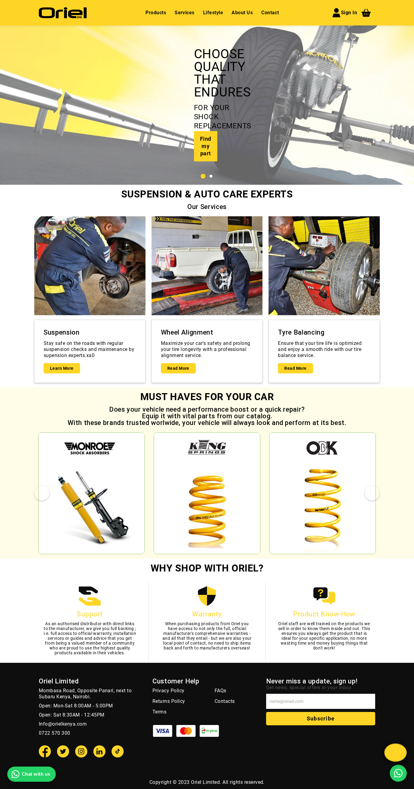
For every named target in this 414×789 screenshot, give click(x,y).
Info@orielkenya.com (63, 724)
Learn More (62, 368)
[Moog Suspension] (91, 493)
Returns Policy (168, 701)
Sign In (349, 12)
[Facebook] (45, 751)
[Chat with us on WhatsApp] (398, 773)
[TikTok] (118, 751)
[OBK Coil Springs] (322, 493)
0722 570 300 (54, 733)
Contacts (225, 701)
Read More (178, 368)
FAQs (220, 690)
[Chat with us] (395, 752)
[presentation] (6, 105)
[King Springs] (207, 493)
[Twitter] (63, 751)
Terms (159, 712)
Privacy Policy (168, 690)
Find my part (205, 146)
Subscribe (321, 718)
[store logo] (63, 12)
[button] (203, 176)
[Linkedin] (99, 751)
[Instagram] (81, 751)
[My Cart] (366, 13)
